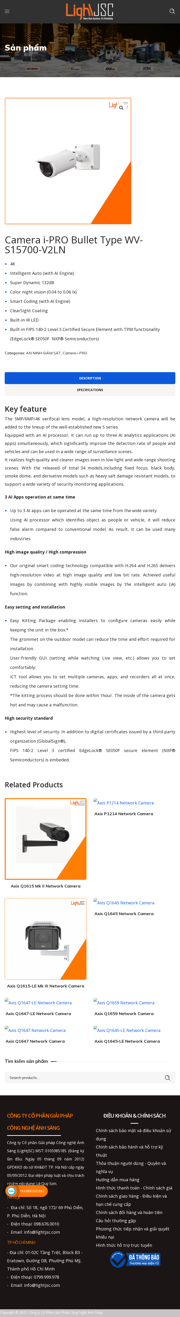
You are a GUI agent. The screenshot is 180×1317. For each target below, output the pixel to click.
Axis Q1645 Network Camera (124, 913)
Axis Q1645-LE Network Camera (127, 1041)
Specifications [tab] (90, 390)
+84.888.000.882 (31, 1191)
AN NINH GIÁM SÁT (43, 353)
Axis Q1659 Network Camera (124, 1013)
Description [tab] (90, 378)
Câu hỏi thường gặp (116, 1220)
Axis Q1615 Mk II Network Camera (45, 886)
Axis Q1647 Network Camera (35, 1041)
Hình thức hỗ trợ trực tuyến (124, 1245)
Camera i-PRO (75, 353)
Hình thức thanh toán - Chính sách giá (134, 1188)
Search (168, 1077)
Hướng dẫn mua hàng (117, 1179)
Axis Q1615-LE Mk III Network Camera (45, 986)
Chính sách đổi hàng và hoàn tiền (129, 1212)
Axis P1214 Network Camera (123, 813)
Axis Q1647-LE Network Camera (38, 1013)
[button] (121, 108)
